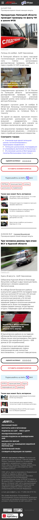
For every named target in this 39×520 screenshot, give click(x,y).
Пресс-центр (24, 431)
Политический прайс (11, 449)
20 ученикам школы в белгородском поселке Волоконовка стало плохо (19, 152)
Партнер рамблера (29, 510)
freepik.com (5, 272)
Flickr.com (4, 49)
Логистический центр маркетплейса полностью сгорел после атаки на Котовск (23, 403)
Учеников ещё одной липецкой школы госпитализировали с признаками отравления (17, 143)
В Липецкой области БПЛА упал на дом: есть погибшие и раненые (22, 409)
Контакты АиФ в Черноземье (14, 428)
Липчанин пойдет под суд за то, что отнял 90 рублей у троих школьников (23, 197)
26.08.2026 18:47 (6, 234)
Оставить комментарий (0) (19, 169)
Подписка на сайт (10, 431)
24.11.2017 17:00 (6, 8)
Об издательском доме (12, 434)
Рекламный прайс (9, 425)
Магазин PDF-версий (10, 441)
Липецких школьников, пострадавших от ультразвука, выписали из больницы (20, 148)
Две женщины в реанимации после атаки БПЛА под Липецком (22, 396)
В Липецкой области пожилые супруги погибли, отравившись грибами (22, 210)
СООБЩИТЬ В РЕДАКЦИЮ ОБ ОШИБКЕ (17, 452)
